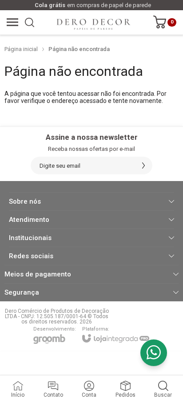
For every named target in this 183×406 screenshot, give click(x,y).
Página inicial (21, 49)
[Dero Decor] (88, 22)
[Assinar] (143, 165)
